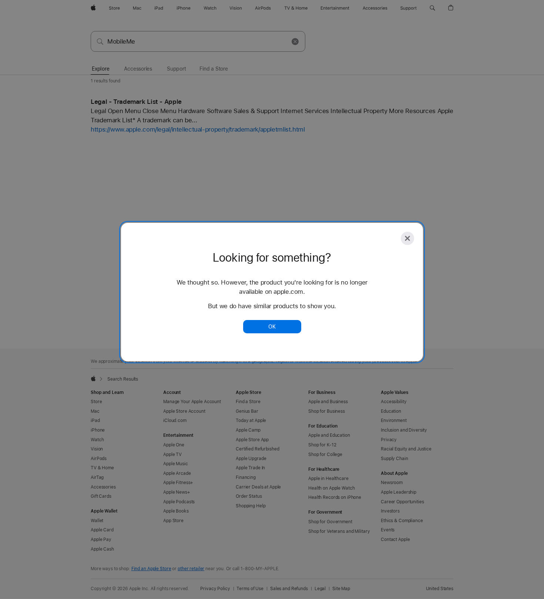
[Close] (407, 238)
